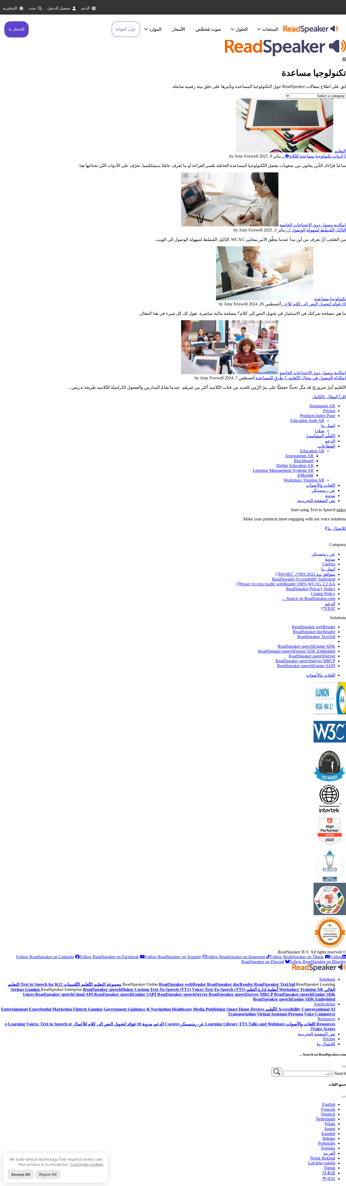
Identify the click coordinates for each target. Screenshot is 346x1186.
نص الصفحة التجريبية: (316, 500)
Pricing (329, 410)
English (328, 1104)
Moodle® (305, 475)
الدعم (85, 8)
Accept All (20, 1174)
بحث (32, 8)
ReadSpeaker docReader (314, 631)
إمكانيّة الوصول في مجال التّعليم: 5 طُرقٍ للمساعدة (300, 378)
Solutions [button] (327, 979)
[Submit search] (276, 1072)
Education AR (312, 451)
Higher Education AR (295, 465)
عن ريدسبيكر (323, 490)
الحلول (242, 29)
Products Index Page (317, 415)
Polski (330, 1124)
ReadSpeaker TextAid (316, 636)
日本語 (328, 1173)
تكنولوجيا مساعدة (330, 298)
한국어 (328, 1178)
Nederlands (325, 1119)
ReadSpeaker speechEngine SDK (306, 646)
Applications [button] (324, 1004)
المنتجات (270, 29)
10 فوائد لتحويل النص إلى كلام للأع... (313, 304)
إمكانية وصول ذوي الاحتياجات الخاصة (313, 225)
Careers (328, 564)
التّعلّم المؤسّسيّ (320, 436)
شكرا (319, 430)
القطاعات (326, 446)
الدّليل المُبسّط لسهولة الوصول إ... (315, 230)
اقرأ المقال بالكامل (329, 396)
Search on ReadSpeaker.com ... (308, 598)
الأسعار (178, 29)
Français (328, 1109)
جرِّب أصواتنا (126, 29)
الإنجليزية (10, 8)
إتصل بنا (328, 425)
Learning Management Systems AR (283, 470)
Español (328, 1133)
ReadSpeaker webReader (313, 627)
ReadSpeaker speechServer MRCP (305, 661)
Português (326, 1143)
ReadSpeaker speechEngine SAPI (306, 665)
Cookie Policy (323, 593)
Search (340, 1073)
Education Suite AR (307, 420)
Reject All (47, 1174)
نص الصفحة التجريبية (316, 1034)
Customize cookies (86, 1164)
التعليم (340, 151)
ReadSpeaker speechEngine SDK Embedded (296, 651)
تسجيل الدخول (58, 8)
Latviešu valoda (321, 1163)
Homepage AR (322, 406)
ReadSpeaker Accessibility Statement (303, 579)
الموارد (155, 29)
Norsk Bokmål (322, 1158)
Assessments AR (299, 456)
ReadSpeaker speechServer (312, 656)
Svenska (328, 1148)
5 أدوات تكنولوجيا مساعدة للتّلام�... (313, 156)
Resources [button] (326, 1019)
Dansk (329, 1167)
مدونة (330, 495)
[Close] (344, 1066)
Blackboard (304, 460)
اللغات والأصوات (320, 485)
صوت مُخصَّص (208, 29)
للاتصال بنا (16, 29)
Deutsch (328, 1114)
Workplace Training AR (304, 480)
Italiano (328, 1138)
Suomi (329, 1128)
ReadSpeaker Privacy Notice (310, 589)
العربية (329, 1153)
